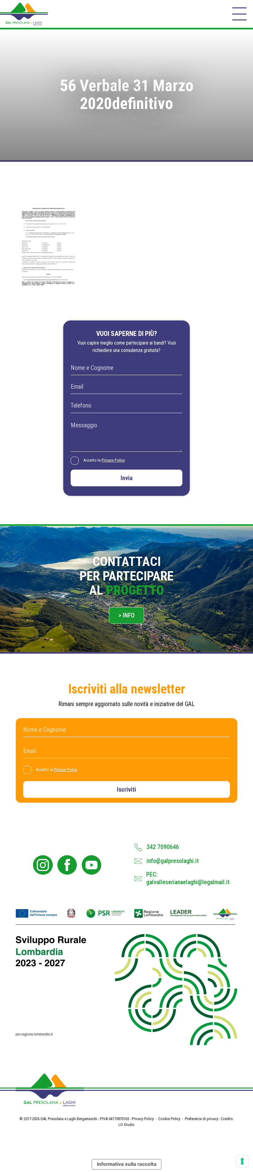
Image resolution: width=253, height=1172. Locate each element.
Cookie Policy (169, 1118)
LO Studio (126, 1124)
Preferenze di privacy (201, 1118)
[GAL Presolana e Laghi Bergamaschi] (24, 13)
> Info (126, 615)
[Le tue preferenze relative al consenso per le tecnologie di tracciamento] (242, 1161)
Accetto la (104, 460)
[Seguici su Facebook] (67, 865)
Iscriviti (126, 789)
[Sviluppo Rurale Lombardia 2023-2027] (126, 976)
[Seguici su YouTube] (91, 865)
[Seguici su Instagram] (42, 865)
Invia (127, 478)
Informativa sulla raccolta (126, 1164)
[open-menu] (239, 14)
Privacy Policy (113, 460)
